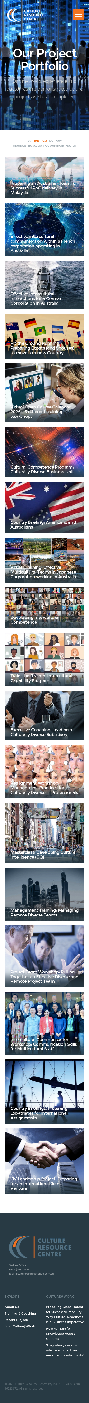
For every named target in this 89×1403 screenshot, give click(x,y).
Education (36, 146)
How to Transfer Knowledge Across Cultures (60, 1334)
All (30, 141)
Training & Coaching (20, 1313)
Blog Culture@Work (20, 1326)
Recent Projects (17, 1320)
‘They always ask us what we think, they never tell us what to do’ (65, 1350)
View (45, 177)
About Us (12, 1307)
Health (71, 146)
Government (54, 146)
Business (41, 141)
